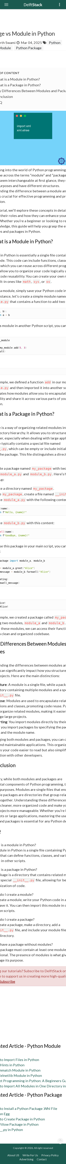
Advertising (26, 1159)
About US (13, 1155)
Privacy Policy (50, 1155)
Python (54, 42)
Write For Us (30, 1155)
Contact (42, 1159)
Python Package (29, 48)
